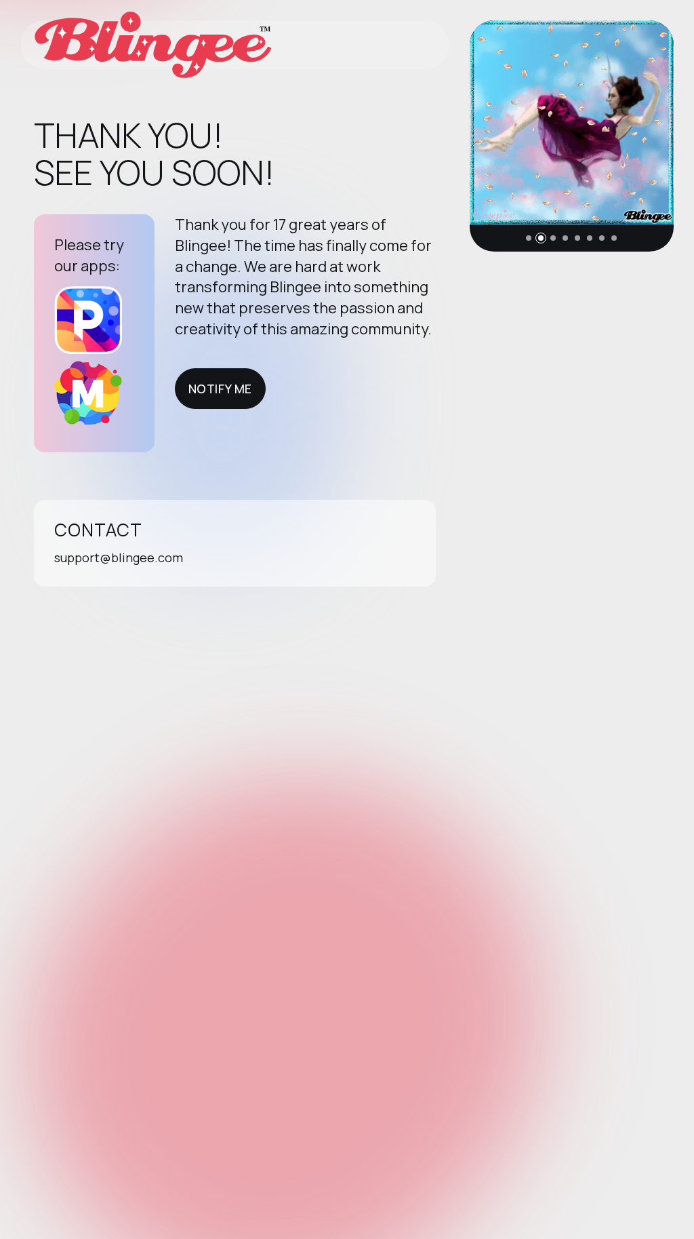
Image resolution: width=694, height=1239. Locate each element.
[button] (528, 238)
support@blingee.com (118, 557)
